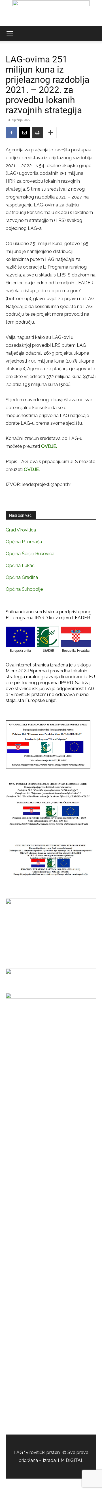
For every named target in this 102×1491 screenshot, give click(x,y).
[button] (10, 33)
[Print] (37, 132)
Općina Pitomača (24, 541)
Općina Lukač (20, 565)
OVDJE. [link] (49, 446)
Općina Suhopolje (24, 589)
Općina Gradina (22, 577)
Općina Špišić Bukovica (30, 553)
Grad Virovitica (21, 530)
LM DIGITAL (71, 1460)
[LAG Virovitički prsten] (51, 13)
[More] (51, 132)
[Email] (24, 132)
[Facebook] (11, 132)
